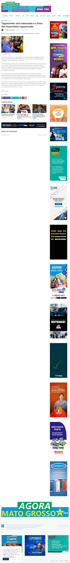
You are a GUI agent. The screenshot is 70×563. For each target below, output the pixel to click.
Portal (10, 16)
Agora (9, 20)
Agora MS (4, 16)
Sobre (57, 561)
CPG (27, 16)
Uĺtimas (17, 16)
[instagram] (67, 526)
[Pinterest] (23, 98)
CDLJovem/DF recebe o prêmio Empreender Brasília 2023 (8, 115)
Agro (37, 16)
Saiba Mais (12, 557)
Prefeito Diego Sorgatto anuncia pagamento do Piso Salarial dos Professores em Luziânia (39, 116)
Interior (32, 16)
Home (52, 561)
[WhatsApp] (20, 98)
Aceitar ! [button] (6, 559)
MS (23, 16)
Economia (42, 16)
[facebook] (58, 526)
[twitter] (61, 526)
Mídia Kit (67, 561)
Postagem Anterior (6, 135)
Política (59, 16)
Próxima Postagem (42, 135)
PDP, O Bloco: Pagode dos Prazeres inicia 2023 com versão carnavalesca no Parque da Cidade (24, 116)
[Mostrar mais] (28, 98)
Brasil (48, 16)
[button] (64, 16)
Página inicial (4, 20)
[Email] (26, 98)
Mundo (54, 16)
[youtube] (64, 526)
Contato (61, 561)
